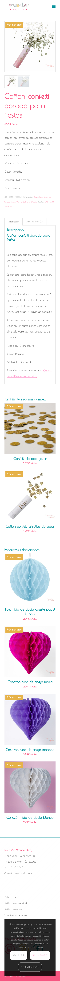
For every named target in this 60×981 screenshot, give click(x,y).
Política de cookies (13, 909)
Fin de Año (15, 202)
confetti (6, 207)
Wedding (34, 202)
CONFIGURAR (30, 967)
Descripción (13, 221)
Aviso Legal (10, 897)
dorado (12, 207)
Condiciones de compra (16, 915)
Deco (41, 197)
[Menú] (54, 6)
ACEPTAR (18, 955)
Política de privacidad (15, 903)
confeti (52, 202)
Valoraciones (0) (35, 221)
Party (28, 202)
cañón (46, 202)
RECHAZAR (40, 955)
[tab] (13, 222)
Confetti (35, 197)
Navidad (23, 202)
